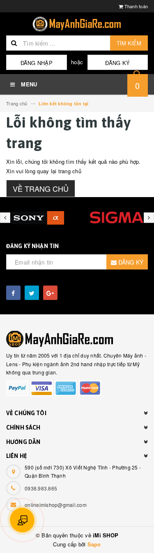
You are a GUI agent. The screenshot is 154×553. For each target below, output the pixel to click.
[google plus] (50, 293)
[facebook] (13, 293)
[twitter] (32, 293)
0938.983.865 (41, 488)
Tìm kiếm (129, 43)
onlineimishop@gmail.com (56, 504)
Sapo (94, 544)
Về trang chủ (41, 188)
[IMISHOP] (77, 339)
